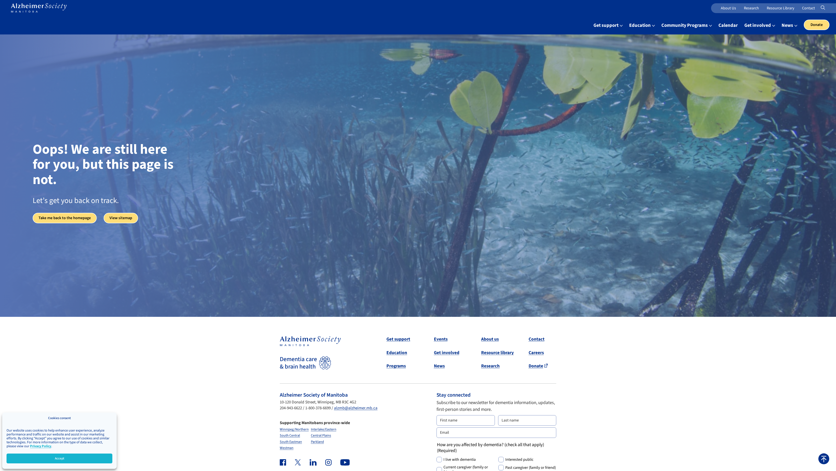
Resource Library (780, 8)
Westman (286, 447)
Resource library (497, 352)
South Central (290, 435)
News (788, 25)
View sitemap (121, 218)
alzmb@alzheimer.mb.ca (356, 408)
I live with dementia (459, 459)
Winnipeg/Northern (294, 429)
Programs (396, 366)
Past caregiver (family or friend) (530, 467)
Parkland (317, 441)
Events (441, 339)
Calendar (728, 25)
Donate (817, 24)
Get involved (758, 25)
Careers (536, 352)
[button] (823, 458)
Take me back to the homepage (65, 218)
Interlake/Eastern (323, 429)
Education (640, 25)
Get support (606, 25)
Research (751, 8)
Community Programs (685, 25)
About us (728, 8)
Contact (808, 8)
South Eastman (291, 441)
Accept (59, 458)
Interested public (519, 459)
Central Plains (321, 435)
